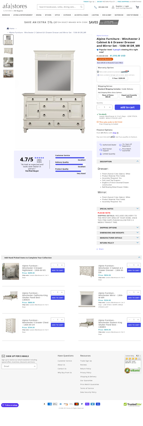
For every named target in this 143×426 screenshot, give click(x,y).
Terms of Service (87, 388)
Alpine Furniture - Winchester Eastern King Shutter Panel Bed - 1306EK (110, 323)
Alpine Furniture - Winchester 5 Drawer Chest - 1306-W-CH (35, 322)
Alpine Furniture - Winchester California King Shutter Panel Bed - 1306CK (35, 296)
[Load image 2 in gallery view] (8, 51)
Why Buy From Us (65, 372)
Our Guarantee (86, 380)
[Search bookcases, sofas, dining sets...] (81, 6)
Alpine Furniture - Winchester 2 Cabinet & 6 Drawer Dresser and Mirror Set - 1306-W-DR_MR (47, 32)
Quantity (100, 103)
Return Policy (85, 369)
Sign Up (89, 1)
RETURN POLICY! (106, 1)
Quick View (34, 281)
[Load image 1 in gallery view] (8, 40)
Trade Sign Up (86, 361)
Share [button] (101, 249)
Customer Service (65, 361)
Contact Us (62, 369)
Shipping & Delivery (88, 376)
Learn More (119, 63)
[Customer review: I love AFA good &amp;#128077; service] (133, 363)
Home (11, 28)
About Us (61, 365)
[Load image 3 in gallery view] (8, 62)
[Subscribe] (34, 366)
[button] (137, 7)
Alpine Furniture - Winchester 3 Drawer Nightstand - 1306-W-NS (34, 268)
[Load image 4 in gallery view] (8, 74)
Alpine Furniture (102, 36)
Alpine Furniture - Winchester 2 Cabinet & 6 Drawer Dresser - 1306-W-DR (111, 269)
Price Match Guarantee (89, 384)
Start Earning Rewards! (124, 8)
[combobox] (60, 6)
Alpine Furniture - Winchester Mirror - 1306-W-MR (110, 295)
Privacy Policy (85, 372)
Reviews (83, 365)
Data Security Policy (88, 392)
